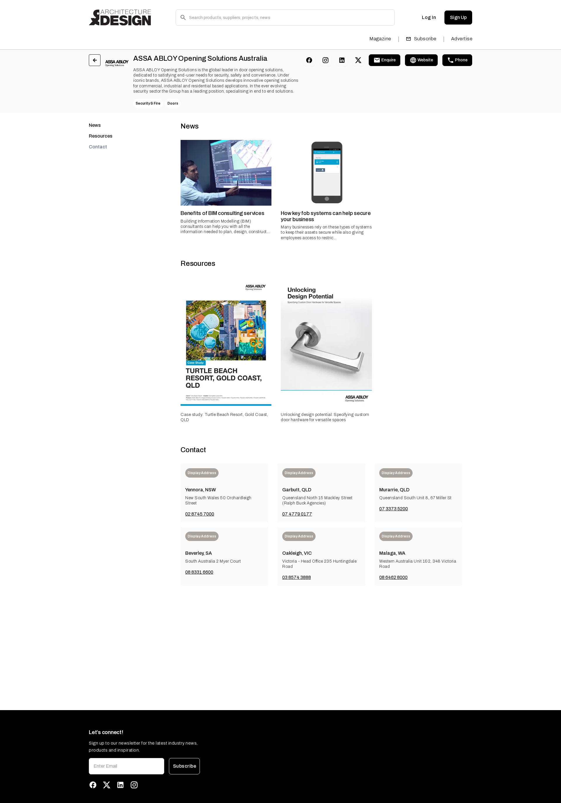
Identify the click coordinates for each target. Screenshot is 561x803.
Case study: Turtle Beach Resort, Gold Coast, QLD (224, 417)
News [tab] (95, 125)
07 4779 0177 (297, 513)
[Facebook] (309, 60)
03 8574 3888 (296, 577)
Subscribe (425, 38)
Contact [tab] (98, 146)
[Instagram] (325, 60)
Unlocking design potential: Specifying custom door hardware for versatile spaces (325, 417)
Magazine (380, 38)
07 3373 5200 (393, 508)
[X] (358, 60)
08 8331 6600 (199, 572)
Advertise (461, 38)
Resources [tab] (100, 135)
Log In (429, 17)
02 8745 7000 (199, 513)
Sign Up (458, 17)
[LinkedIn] (342, 60)
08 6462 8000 (393, 577)
